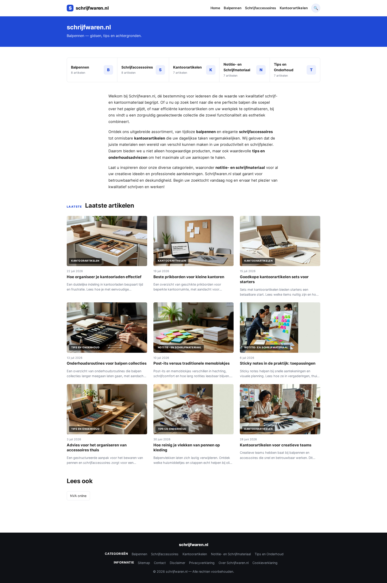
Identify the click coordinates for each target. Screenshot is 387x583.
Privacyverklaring (202, 563)
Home (215, 8)
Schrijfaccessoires (260, 8)
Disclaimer (177, 563)
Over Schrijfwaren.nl (234, 563)
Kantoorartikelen (294, 8)
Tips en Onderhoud (269, 554)
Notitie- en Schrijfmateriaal (231, 554)
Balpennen (232, 8)
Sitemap (144, 563)
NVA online (78, 496)
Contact (160, 563)
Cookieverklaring (264, 563)
